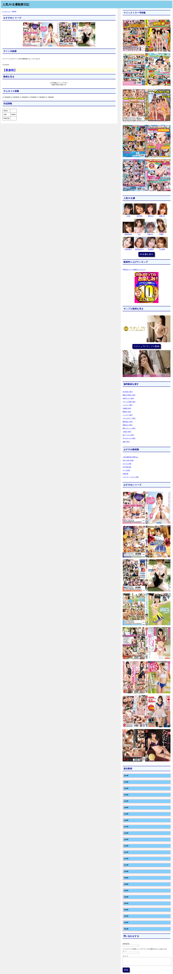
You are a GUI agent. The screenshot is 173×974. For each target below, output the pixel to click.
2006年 (126, 897)
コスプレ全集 (127, 463)
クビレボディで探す (129, 418)
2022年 (126, 795)
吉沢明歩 (139, 216)
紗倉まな (150, 234)
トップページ (6, 11)
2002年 (126, 922)
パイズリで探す (128, 415)
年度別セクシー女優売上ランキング (134, 269)
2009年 (126, 878)
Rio (139, 234)
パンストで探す (128, 405)
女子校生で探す (128, 391)
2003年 (126, 916)
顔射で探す (126, 441)
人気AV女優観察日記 (16, 4)
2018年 (126, 820)
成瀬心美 (162, 216)
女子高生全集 (127, 467)
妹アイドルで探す (128, 435)
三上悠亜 (162, 249)
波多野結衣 (128, 234)
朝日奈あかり (139, 249)
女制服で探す (127, 408)
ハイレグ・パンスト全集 (130, 477)
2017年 (126, 826)
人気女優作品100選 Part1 (130, 457)
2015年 (126, 839)
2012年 (126, 858)
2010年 (126, 871)
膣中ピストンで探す (129, 428)
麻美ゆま (151, 216)
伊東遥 (161, 234)
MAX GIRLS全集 (128, 460)
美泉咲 (14, 11)
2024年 (126, 782)
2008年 (126, 884)
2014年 (126, 846)
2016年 (126, 833)
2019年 (126, 814)
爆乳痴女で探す (128, 421)
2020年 (126, 807)
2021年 (126, 801)
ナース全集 (126, 470)
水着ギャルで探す (128, 398)
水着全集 (125, 473)
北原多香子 (128, 249)
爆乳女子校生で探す (129, 395)
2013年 (126, 852)
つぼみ (128, 216)
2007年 (126, 890)
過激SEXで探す (128, 425)
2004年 (126, 909)
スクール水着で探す (129, 401)
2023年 (126, 788)
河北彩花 (151, 249)
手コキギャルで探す (129, 438)
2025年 (126, 775)
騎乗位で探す (127, 411)
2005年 (126, 903)
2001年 (126, 929)
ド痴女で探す (127, 431)
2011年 (126, 865)
